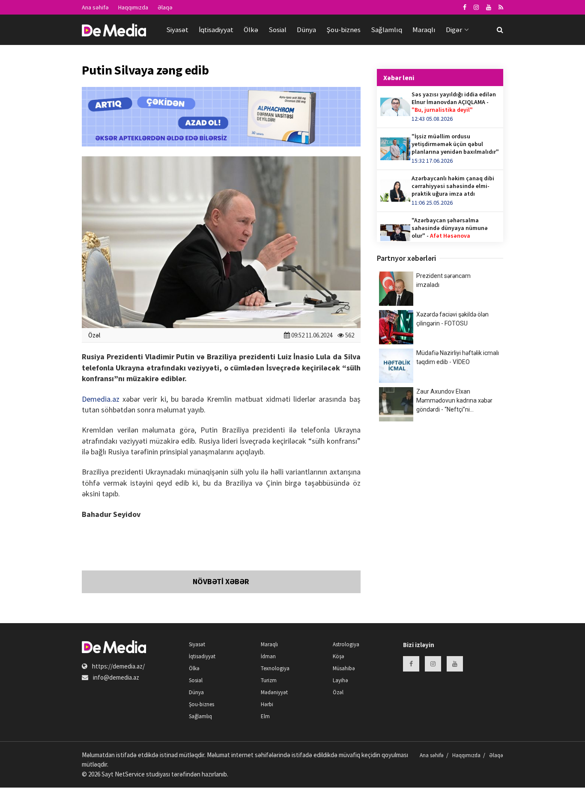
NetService (130, 774)
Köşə (338, 656)
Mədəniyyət (274, 692)
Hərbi (267, 704)
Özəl (94, 335)
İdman (268, 656)
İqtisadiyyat (216, 29)
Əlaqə (165, 7)
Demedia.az (100, 399)
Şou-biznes (343, 29)
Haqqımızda (133, 7)
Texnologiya (275, 668)
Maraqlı (424, 29)
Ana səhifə (95, 7)
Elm (265, 716)
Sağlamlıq (386, 29)
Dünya (306, 29)
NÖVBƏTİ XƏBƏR (221, 581)
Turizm (269, 680)
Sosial (278, 29)
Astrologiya (346, 644)
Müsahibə (344, 668)
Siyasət (177, 29)
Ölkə (251, 29)
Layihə (340, 680)
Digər (454, 29)
